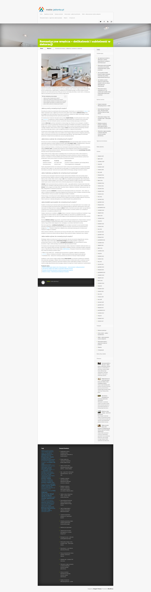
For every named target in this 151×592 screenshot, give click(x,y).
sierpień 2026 (101, 156)
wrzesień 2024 (101, 177)
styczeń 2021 (101, 264)
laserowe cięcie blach (48, 464)
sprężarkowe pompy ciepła (48, 497)
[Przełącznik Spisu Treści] (64, 97)
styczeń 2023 (101, 199)
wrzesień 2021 (101, 242)
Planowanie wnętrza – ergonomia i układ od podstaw (51, 18)
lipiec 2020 (100, 280)
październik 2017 (101, 310)
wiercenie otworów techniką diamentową (47, 503)
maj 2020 (100, 286)
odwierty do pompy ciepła (47, 473)
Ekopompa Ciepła (47, 457)
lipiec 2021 (100, 248)
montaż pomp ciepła (46, 469)
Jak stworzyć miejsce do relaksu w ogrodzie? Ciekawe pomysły (57, 268)
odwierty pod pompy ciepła (46, 477)
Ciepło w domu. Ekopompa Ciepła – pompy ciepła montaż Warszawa (66, 496)
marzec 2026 (101, 169)
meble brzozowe (45, 466)
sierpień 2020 (101, 277)
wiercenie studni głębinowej (46, 506)
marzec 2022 (101, 226)
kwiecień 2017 (101, 318)
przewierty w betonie (46, 490)
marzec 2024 (101, 185)
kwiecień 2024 (101, 183)
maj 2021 (100, 253)
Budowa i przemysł (59, 14)
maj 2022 (100, 221)
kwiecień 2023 (101, 191)
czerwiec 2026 (101, 161)
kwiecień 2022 (101, 223)
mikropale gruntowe (46, 468)
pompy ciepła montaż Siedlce (48, 484)
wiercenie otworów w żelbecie (47, 504)
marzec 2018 (100, 296)
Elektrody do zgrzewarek (65, 527)
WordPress (110, 588)
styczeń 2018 (101, 302)
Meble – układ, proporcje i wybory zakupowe (91, 14)
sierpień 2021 (100, 245)
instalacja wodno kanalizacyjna (46, 459)
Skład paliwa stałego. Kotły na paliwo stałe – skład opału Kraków (104, 118)
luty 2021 (100, 261)
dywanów (46, 119)
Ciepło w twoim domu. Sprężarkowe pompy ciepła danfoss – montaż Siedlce (66, 467)
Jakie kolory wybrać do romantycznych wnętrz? (53, 99)
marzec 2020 (101, 291)
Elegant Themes (97, 588)
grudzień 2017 (101, 304)
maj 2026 (100, 164)
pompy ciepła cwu (47, 482)
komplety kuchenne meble (48, 460)
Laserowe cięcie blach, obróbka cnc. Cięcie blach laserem (66, 516)
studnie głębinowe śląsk (47, 499)
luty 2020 (100, 294)
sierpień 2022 (101, 212)
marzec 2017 (100, 321)
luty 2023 (100, 196)
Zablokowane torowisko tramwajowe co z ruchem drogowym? (66, 532)
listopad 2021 (101, 237)
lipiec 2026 (100, 158)
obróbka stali (45, 473)
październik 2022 (101, 207)
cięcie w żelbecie (46, 453)
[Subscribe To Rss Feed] (108, 22)
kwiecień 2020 (101, 288)
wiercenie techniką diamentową (48, 507)
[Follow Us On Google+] (111, 22)
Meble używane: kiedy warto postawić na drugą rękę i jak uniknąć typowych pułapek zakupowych (104, 428)
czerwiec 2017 (101, 313)
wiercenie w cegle (45, 509)
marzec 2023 (101, 194)
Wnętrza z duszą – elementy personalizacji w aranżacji (55, 271)
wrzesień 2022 (101, 210)
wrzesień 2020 (101, 275)
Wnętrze (65, 18)
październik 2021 (101, 240)
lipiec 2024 (100, 180)
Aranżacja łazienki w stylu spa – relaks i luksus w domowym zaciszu (104, 365)
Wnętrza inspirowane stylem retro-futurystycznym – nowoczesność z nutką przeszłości (63, 267)
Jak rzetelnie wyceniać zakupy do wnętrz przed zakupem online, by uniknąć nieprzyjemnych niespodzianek (104, 83)
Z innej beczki (72, 18)
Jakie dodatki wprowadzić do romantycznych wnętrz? (55, 102)
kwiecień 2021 (101, 256)
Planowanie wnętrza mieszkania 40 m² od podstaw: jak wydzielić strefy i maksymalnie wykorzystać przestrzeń (104, 92)
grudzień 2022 (101, 202)
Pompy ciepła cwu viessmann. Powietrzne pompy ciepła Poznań (65, 461)
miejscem (86, 111)
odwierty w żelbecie (47, 481)
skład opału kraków (47, 495)
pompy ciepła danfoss (45, 484)
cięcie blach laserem (47, 451)
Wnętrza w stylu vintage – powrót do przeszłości (104, 413)
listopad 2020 (101, 269)
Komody (44, 254)
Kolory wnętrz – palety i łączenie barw (72, 14)
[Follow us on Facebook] (104, 22)
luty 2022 (100, 229)
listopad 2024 (101, 175)
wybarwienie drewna (45, 511)
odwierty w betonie (47, 480)
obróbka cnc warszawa (47, 472)
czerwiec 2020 (101, 283)
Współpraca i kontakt (48, 14)
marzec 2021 (100, 258)
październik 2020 (101, 272)
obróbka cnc (47, 471)
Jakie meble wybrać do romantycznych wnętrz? (53, 103)
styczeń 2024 (101, 188)
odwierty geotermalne (48, 475)
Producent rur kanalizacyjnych (48, 488)
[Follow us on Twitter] (100, 22)
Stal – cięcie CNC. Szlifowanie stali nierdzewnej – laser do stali (66, 474)
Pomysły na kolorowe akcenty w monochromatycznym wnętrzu (57, 270)
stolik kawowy (66, 249)
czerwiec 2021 (101, 250)
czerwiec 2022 (101, 218)
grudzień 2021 (101, 234)
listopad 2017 (101, 307)
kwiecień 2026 (101, 166)
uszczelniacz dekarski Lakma (47, 501)
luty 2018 (100, 299)
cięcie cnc (43, 453)
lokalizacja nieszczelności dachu (48, 465)
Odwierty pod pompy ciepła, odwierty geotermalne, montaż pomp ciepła (66, 523)
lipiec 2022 (100, 215)
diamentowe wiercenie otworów (47, 455)
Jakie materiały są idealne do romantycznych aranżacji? (55, 100)
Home (41, 14)
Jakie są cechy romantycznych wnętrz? (52, 98)
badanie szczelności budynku (47, 450)
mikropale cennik (46, 467)
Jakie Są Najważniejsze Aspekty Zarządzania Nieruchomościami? (65, 510)
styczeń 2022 (101, 231)
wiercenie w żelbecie (46, 510)
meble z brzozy (52, 466)
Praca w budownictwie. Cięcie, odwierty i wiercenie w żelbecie (66, 555)
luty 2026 (100, 172)
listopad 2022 (101, 204)
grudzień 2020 (101, 267)
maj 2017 (100, 315)
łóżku (48, 228)
